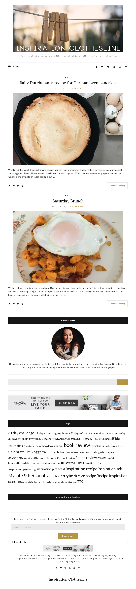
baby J (79, 439)
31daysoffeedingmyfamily (24, 438)
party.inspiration (73, 476)
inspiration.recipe (81, 468)
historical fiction (16, 463)
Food (68, 77)
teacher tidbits (26, 482)
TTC (80, 481)
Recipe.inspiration (112, 475)
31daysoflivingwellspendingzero (59, 438)
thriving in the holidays (43, 482)
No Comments (77, 207)
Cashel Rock (97, 445)
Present (75, 558)
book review (77, 445)
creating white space (102, 452)
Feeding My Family (105, 555)
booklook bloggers (53, 445)
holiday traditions (32, 463)
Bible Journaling (40, 555)
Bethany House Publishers (97, 438)
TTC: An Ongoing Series (68, 561)
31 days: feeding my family (52, 433)
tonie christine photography (65, 482)
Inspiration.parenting (22, 469)
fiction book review (65, 458)
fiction (50, 457)
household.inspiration (51, 463)
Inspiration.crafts (92, 463)
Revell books (14, 482)
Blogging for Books (33, 446)
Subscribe (68, 536)
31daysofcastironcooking (111, 433)
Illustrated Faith (72, 463)
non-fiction (53, 476)
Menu (15, 66)
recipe (91, 475)
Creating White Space (79, 555)
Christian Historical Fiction (77, 452)
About (23, 555)
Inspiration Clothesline (68, 497)
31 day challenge (21, 433)
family (43, 458)
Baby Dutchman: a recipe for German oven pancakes (68, 82)
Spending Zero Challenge (98, 558)
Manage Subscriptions (25, 558)
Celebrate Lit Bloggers (26, 452)
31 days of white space (84, 433)
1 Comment (76, 88)
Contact (58, 555)
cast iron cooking (113, 446)
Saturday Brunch (68, 201)
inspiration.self (110, 469)
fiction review (86, 457)
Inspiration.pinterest (50, 469)
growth (101, 458)
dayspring (15, 458)
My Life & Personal (26, 475)
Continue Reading (117, 186)
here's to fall (113, 458)
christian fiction (55, 452)
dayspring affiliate (31, 458)
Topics (120, 558)
